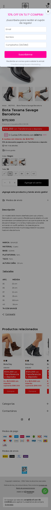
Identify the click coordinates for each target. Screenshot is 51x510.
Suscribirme (25, 54)
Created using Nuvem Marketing (25, 64)
